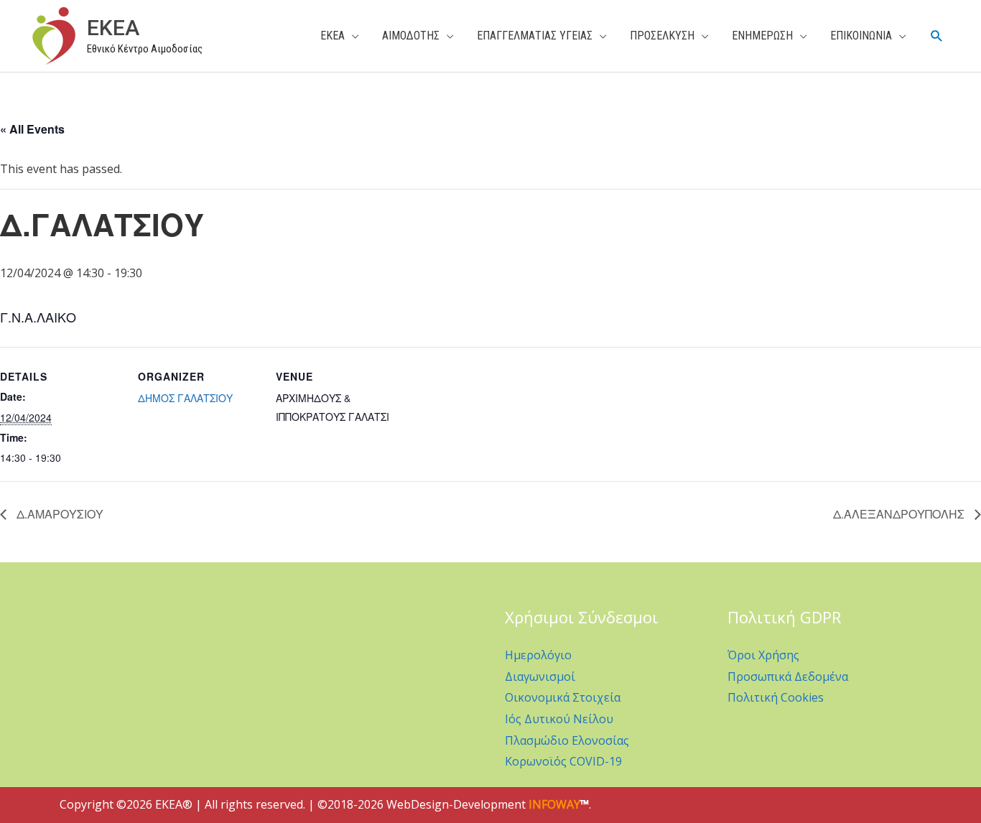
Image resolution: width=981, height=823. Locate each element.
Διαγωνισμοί (540, 676)
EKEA (113, 27)
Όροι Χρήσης (763, 655)
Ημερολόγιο (538, 655)
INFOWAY (554, 804)
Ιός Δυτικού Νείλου (559, 719)
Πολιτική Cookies (775, 697)
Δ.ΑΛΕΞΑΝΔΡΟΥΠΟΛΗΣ (900, 514)
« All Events (32, 129)
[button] (936, 36)
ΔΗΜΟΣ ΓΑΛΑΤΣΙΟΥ (185, 398)
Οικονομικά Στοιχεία (562, 697)
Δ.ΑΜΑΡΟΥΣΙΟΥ (58, 514)
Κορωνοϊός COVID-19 (563, 761)
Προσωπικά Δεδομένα (787, 676)
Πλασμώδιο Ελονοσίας (567, 740)
